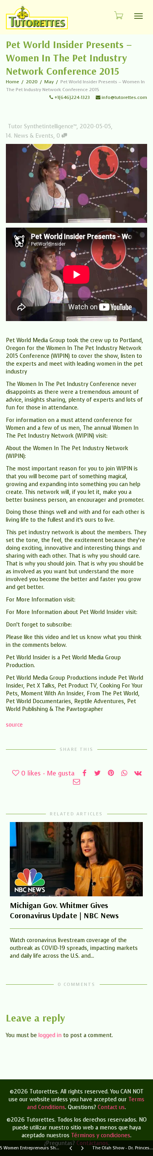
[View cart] (118, 15)
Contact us (111, 1107)
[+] (76, 859)
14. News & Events (29, 136)
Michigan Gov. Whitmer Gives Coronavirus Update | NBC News (64, 910)
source (14, 725)
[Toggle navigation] (138, 16)
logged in (50, 1035)
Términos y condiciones (100, 1135)
